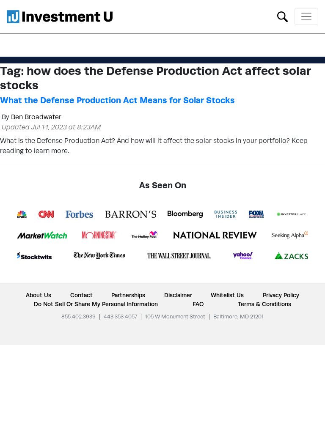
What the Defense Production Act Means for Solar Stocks (117, 100)
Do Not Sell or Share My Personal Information (96, 304)
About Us (38, 295)
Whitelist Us (227, 295)
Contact (81, 295)
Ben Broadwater (36, 117)
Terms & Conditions (264, 304)
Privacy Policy (281, 295)
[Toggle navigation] (306, 16)
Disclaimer (178, 295)
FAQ (198, 304)
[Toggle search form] (282, 16)
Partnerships (128, 295)
